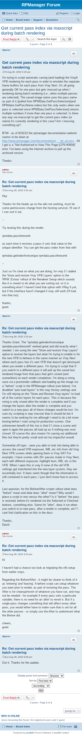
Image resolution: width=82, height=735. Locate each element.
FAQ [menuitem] (25, 13)
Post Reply (10, 39)
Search (63, 39)
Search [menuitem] (78, 20)
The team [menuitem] (67, 726)
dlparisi (6, 50)
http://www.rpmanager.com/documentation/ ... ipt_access (38, 141)
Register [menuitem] (64, 13)
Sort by (33, 680)
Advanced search (70, 39)
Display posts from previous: (33, 675)
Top (78, 164)
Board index (23, 20)
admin (5, 169)
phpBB (29, 733)
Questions (52, 20)
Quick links (12, 13)
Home (9, 20)
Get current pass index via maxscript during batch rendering (36, 30)
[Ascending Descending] (41, 686)
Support (38, 20)
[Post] (3, 72)
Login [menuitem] (77, 13)
